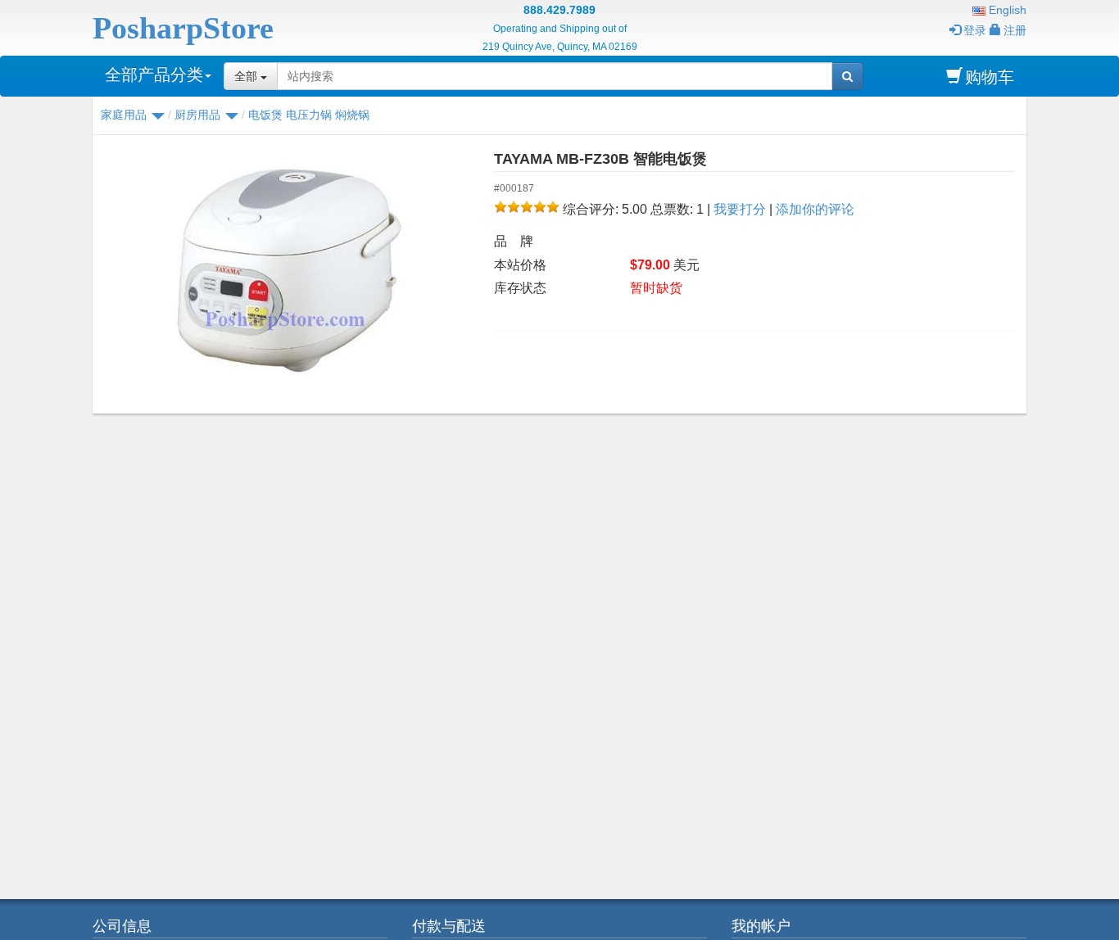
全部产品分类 (154, 75)
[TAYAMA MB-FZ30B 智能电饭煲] (287, 270)
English (1005, 9)
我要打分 (740, 209)
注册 (1014, 30)
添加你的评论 (815, 209)
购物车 (989, 77)
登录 (974, 30)
